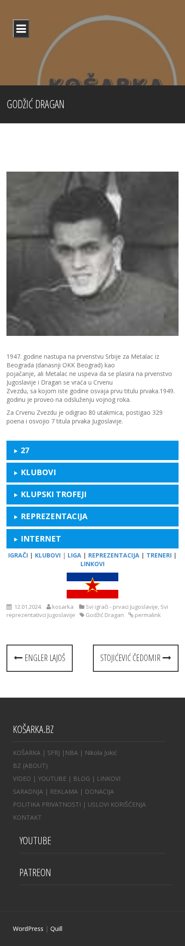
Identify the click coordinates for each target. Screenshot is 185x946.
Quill (56, 928)
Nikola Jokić (101, 753)
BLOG (81, 778)
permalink (147, 615)
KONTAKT (27, 817)
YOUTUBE (52, 778)
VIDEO (22, 778)
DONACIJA (99, 791)
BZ (17, 765)
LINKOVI (108, 778)
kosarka (63, 607)
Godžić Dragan (105, 615)
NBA (71, 753)
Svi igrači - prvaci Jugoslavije (122, 607)
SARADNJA (28, 791)
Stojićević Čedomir (131, 658)
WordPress (28, 928)
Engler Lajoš (43, 658)
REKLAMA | (67, 791)
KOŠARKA (26, 753)
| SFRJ (51, 753)
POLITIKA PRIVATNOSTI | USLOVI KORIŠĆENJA (79, 804)
